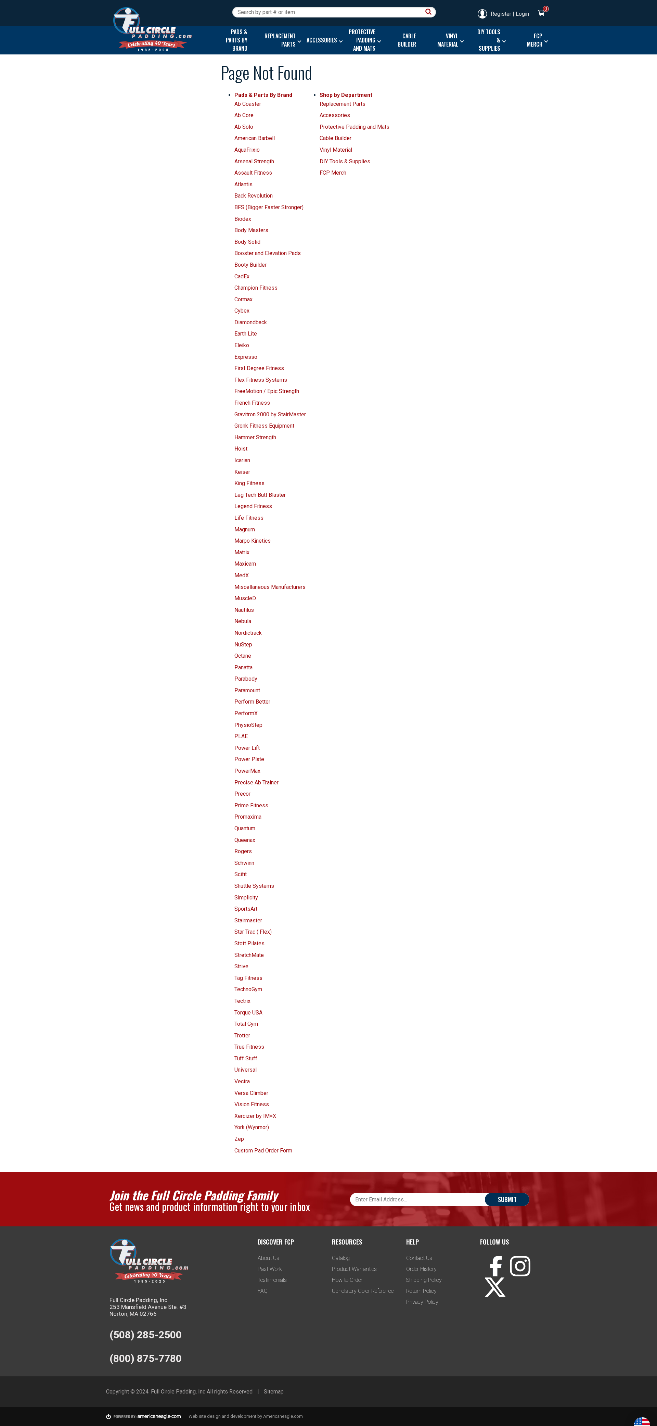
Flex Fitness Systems (260, 380)
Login (522, 14)
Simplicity (246, 897)
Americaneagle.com (283, 1416)
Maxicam (245, 563)
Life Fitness (248, 518)
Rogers (243, 851)
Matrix (241, 552)
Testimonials (272, 1280)
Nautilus (244, 610)
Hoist (240, 448)
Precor (242, 794)
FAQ (263, 1291)
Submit (507, 1199)
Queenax (244, 840)
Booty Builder (250, 265)
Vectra (242, 1081)
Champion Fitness (256, 288)
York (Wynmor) (251, 1127)
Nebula (242, 621)
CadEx (241, 276)
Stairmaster (248, 920)
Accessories (335, 115)
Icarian (242, 460)
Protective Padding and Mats (354, 127)
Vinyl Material (336, 150)
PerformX (246, 713)
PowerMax (247, 771)
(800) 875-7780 (146, 1358)
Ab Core (244, 115)
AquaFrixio (247, 150)
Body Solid (247, 242)
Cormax (243, 299)
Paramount (247, 690)
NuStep (243, 644)
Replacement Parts (342, 104)
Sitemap (274, 1391)
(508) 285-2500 (146, 1335)
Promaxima (247, 816)
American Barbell (254, 138)
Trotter (242, 1035)
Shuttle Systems (254, 886)
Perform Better (252, 701)
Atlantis (243, 184)
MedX (241, 575)
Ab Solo (243, 127)
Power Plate (249, 759)
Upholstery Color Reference (363, 1291)
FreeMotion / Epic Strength (266, 391)
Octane (242, 656)
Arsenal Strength (254, 161)
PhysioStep (248, 725)
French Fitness (252, 403)
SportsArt (245, 909)
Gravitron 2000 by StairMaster (270, 414)
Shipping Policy (424, 1280)
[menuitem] (235, 40)
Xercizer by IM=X (255, 1116)
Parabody (245, 679)
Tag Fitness (248, 978)
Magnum (244, 529)
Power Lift (247, 748)
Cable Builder (335, 138)
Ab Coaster (247, 104)
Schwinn (244, 863)
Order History (421, 1269)
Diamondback (250, 322)
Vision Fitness (251, 1104)
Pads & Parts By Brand (263, 95)
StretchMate (249, 955)
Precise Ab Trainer (256, 782)
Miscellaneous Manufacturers (270, 587)
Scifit (240, 874)
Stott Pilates (249, 943)
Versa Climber (251, 1093)
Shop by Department (346, 95)
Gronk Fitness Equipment (264, 425)
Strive (241, 966)
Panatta (243, 667)
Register (501, 14)
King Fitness (249, 483)
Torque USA (248, 1012)
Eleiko (241, 345)
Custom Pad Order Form (263, 1150)
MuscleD (245, 598)
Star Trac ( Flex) (253, 932)
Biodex (242, 219)
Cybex (241, 310)
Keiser (242, 472)
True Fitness (249, 1047)
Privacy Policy (422, 1302)
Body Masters (251, 230)
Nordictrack (248, 633)
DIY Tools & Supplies (345, 161)
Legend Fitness (253, 506)
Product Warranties (354, 1269)
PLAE (241, 736)
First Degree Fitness (259, 368)
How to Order (347, 1280)
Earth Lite (245, 333)
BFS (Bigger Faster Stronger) (269, 207)
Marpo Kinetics (252, 541)
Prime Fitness (251, 805)
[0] (540, 14)
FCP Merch (333, 172)
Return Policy (421, 1291)
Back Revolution (253, 195)
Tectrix (242, 1001)
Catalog (341, 1258)
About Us (268, 1258)
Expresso (245, 357)
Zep (239, 1139)
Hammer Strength (255, 437)
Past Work (270, 1269)
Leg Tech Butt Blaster (260, 495)
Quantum (244, 828)
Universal (245, 1070)
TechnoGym (248, 989)
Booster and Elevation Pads (267, 253)
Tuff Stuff (245, 1058)
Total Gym (246, 1024)
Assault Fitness (253, 172)
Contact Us (419, 1258)
